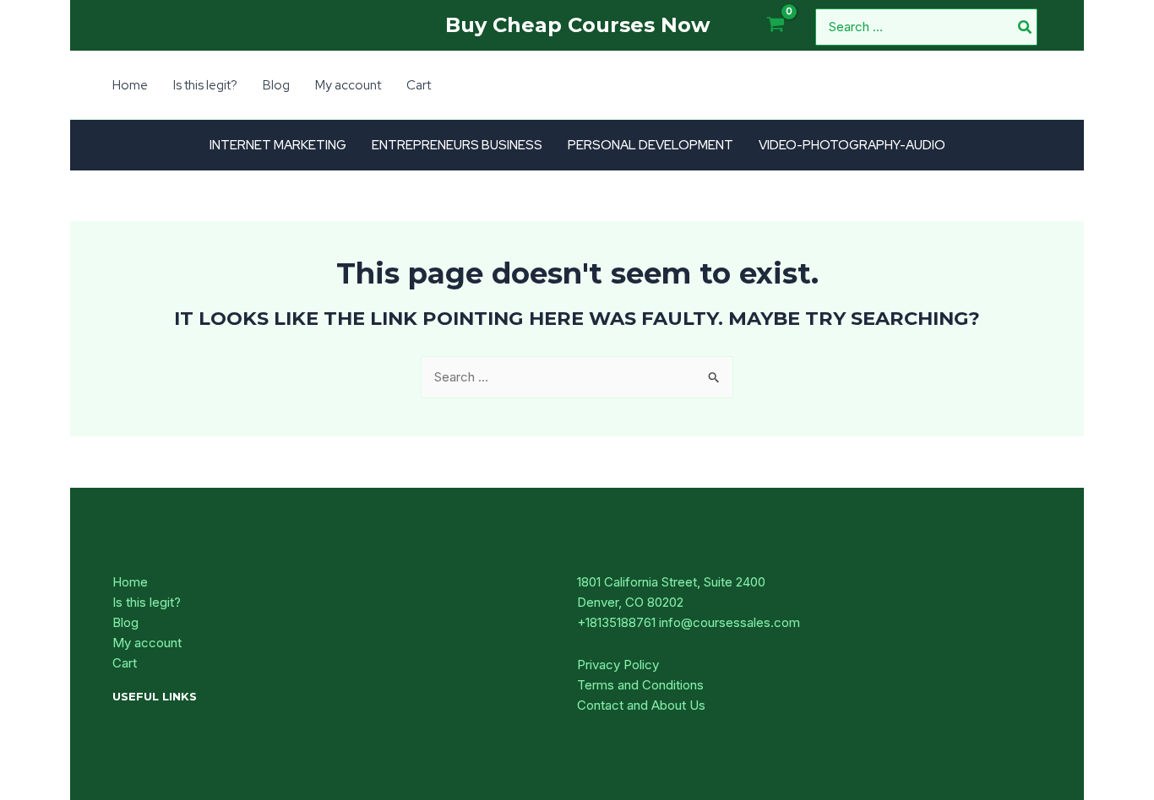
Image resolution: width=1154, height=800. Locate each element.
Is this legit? (146, 602)
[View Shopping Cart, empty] (775, 25)
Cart (124, 663)
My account (147, 643)
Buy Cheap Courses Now (577, 25)
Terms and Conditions (640, 685)
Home (130, 582)
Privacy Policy (618, 665)
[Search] (1026, 27)
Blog (125, 622)
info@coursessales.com (729, 622)
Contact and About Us (641, 705)
